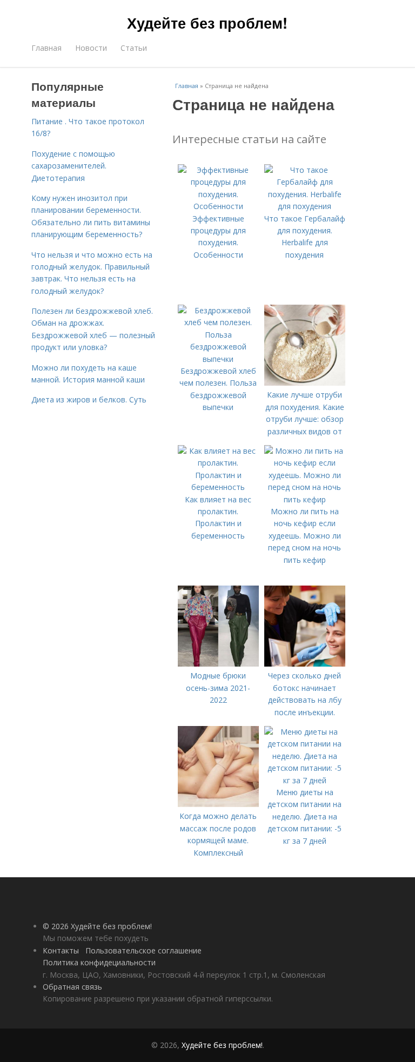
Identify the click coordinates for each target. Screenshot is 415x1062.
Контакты (61, 950)
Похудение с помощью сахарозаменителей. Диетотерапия (73, 166)
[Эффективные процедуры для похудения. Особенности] (218, 206)
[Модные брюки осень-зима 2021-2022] (218, 663)
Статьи (134, 48)
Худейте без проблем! (207, 22)
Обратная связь (72, 987)
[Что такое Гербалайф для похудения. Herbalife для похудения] (304, 206)
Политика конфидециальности (99, 962)
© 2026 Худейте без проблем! (97, 926)
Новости (91, 48)
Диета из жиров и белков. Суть (88, 399)
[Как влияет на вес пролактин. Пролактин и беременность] (218, 487)
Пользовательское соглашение (143, 950)
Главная (46, 48)
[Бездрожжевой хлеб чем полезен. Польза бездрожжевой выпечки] (218, 359)
